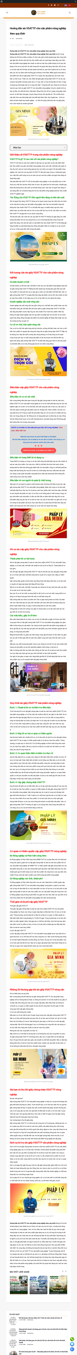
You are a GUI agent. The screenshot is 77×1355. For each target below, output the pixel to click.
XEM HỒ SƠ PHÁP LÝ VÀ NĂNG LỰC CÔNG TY (38, 450)
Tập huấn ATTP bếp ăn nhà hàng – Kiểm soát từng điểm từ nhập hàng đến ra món (18, 1284)
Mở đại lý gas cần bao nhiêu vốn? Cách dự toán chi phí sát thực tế (40, 1318)
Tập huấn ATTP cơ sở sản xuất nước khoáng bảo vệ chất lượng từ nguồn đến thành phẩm (38, 1284)
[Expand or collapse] (65, 147)
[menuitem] (1, 1)
